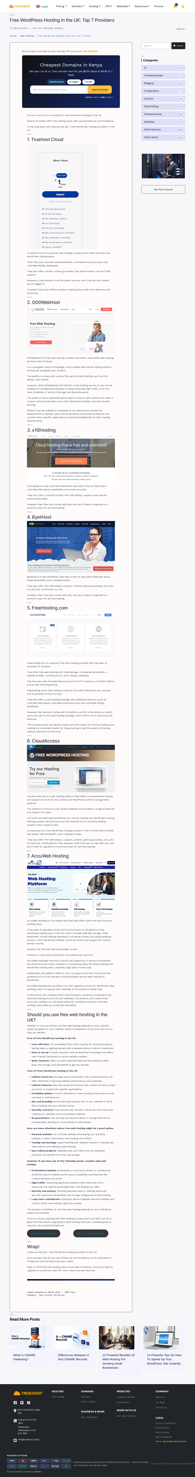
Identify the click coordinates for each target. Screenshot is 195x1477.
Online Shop (123, 1402)
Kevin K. (25, 28)
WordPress (59, 28)
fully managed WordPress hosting (83, 973)
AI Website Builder (126, 1397)
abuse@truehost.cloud (174, 1441)
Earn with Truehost (126, 1416)
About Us (160, 1397)
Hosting (93, 6)
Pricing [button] (60, 6)
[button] (42, 6)
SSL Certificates (89, 1417)
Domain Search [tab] (57, 81)
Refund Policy (162, 1432)
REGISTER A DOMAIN (44, 1233)
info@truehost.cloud (28, 1439)
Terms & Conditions (166, 1423)
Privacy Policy (162, 1428)
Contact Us (161, 1407)
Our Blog (160, 1402)
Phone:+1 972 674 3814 (27, 1421)
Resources (141, 6)
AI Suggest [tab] (74, 81)
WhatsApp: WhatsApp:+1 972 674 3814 (27, 1430)
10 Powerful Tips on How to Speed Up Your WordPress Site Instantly (164, 1359)
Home (13, 35)
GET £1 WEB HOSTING (91, 1233)
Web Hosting (48, 28)
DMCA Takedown (164, 1437)
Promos (158, 6)
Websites (122, 6)
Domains (77, 6)
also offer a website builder (48, 495)
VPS (107, 6)
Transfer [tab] (89, 81)
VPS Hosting (58, 1397)
